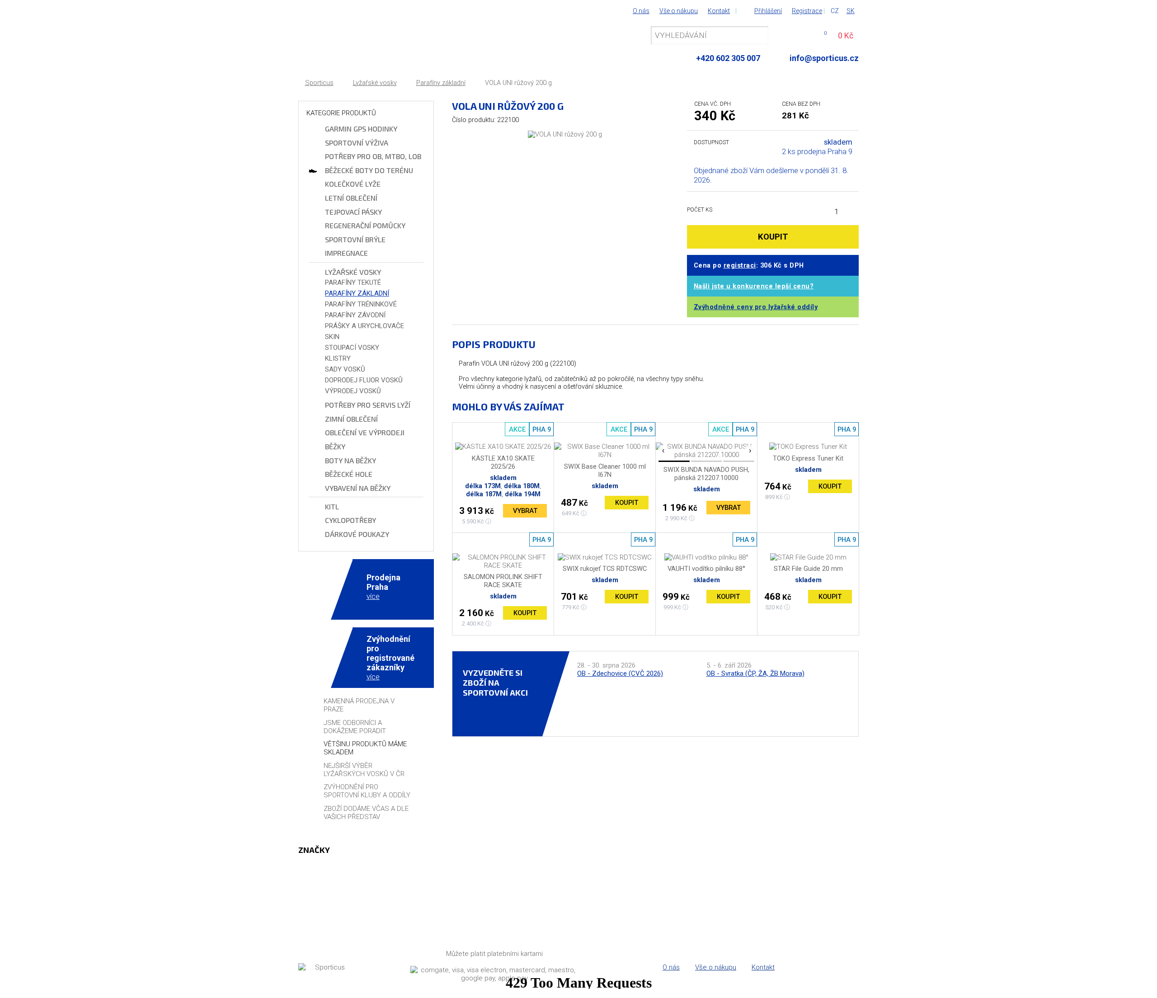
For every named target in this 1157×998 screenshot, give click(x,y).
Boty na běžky (350, 460)
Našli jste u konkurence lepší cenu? (754, 286)
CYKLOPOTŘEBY (350, 520)
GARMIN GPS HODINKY (361, 128)
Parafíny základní (441, 83)
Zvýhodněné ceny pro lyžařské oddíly (756, 307)
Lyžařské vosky (375, 83)
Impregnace (346, 253)
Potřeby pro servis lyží (367, 404)
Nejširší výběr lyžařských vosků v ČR (364, 770)
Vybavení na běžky (357, 488)
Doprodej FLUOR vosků (364, 380)
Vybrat (525, 511)
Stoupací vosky (352, 348)
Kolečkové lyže (353, 183)
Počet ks (699, 209)
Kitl (332, 506)
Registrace (807, 10)
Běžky (335, 446)
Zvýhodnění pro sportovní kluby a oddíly (367, 791)
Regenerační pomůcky (365, 225)
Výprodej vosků (353, 391)
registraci (740, 265)
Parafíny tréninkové (361, 304)
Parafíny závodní (355, 315)
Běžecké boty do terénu (369, 170)
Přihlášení (768, 10)
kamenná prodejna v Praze (359, 705)
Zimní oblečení (351, 418)
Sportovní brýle (355, 239)
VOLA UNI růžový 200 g (518, 83)
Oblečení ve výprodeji (364, 432)
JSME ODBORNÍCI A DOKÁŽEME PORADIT (355, 727)
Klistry (338, 358)
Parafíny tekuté (353, 282)
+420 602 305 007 (728, 58)
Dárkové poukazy (357, 534)
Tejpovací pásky (353, 211)
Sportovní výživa (356, 142)
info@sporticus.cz (824, 58)
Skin (332, 337)
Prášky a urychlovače (364, 326)
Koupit (626, 503)
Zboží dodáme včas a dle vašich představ (366, 813)
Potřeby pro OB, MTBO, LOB (373, 156)
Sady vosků (345, 369)
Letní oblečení (351, 197)
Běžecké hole (348, 474)
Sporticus (319, 83)
